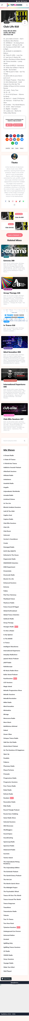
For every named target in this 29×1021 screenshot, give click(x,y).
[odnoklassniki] (18, 139)
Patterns (6, 762)
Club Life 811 (9, 227)
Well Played (7, 971)
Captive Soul (7, 515)
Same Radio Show (9, 818)
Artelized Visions (9, 499)
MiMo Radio (7, 702)
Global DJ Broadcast (10, 611)
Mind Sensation (8, 348)
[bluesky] (21, 139)
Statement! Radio (9, 850)
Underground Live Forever (12, 931)
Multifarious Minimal (10, 726)
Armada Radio (8, 495)
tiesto (17, 148)
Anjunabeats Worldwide (11, 491)
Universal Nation (9, 935)
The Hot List (7, 879)
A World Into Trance (10, 463)
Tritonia (6, 915)
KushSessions (8, 678)
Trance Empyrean (9, 903)
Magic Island (7, 686)
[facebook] (10, 135)
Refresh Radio (8, 794)
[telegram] (16, 143)
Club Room (7, 531)
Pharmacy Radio (8, 766)
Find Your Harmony (9, 595)
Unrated (6, 939)
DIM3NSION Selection (10, 563)
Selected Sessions (9, 822)
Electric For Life (8, 579)
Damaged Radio (8, 547)
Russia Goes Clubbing (10, 814)
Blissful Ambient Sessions (12, 507)
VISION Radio (8, 955)
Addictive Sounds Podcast (12, 467)
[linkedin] (18, 135)
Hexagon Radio (8, 627)
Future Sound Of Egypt (11, 607)
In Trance (6, 321)
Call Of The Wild (8, 511)
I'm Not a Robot (8, 631)
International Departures (10, 380)
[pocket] (10, 139)
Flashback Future (9, 599)
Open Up (6, 754)
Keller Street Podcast (10, 674)
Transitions (7, 907)
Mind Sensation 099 (12, 352)
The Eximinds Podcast (10, 871)
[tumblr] (21, 135)
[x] (7, 135)
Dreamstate (7, 571)
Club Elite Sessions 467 (13, 419)
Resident (6, 798)
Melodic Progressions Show (12, 690)
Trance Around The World (12, 899)
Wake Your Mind (8, 967)
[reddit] (7, 139)
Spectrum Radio (8, 846)
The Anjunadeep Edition (11, 867)
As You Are (7, 503)
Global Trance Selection (11, 615)
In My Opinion (8, 635)
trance (21, 148)
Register (25, 1)
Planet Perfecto (8, 770)
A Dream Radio (8, 455)
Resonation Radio (9, 802)
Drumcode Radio (9, 575)
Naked (5, 730)
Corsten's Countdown (10, 539)
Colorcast (6, 535)
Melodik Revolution (9, 698)
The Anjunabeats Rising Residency (11, 862)
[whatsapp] (12, 143)
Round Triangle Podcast (11, 810)
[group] (14, 998)
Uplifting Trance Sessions (11, 947)
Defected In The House (11, 555)
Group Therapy (7, 289)
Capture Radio (8, 519)
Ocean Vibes (7, 734)
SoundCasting (8, 838)
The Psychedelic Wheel (11, 891)
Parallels (6, 758)
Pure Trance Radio (9, 786)
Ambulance (7, 479)
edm (13, 148)
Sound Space (7, 834)
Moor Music (7, 722)
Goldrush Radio (8, 619)
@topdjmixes (14, 982)
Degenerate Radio (9, 559)
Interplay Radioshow (10, 654)
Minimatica (7, 710)
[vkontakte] (14, 139)
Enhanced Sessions (9, 583)
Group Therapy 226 (11, 293)
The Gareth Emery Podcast (12, 875)
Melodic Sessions (9, 694)
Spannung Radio (9, 842)
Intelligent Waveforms (10, 646)
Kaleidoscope (7, 666)
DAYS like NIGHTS (9, 551)
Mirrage (6, 714)
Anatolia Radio (8, 483)
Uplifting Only (8, 943)
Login (19, 1)
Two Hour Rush (8, 923)
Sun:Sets (6, 854)
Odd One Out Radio (10, 742)
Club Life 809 (19, 217)
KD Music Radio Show (10, 670)
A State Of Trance (9, 459)
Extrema (6, 256)
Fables (5, 591)
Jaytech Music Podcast (11, 658)
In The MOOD (7, 639)
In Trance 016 (9, 325)
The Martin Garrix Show (11, 883)
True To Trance (8, 919)
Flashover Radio (8, 603)
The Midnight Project (10, 887)
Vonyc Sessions (8, 959)
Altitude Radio (8, 475)
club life (8, 148)
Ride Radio (7, 806)
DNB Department (9, 567)
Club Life (6, 22)
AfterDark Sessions (9, 471)
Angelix (6, 487)
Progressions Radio (9, 778)
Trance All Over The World (12, 895)
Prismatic (6, 774)
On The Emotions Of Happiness (13, 750)
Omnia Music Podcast (10, 746)
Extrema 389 (8, 260)
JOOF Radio (7, 662)
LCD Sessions (7, 682)
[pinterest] (14, 135)
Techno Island (8, 858)
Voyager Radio (8, 963)
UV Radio (6, 951)
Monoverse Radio (9, 718)
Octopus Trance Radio (10, 738)
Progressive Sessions (10, 782)
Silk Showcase (8, 826)
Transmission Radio (10, 911)
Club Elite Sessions (9, 415)
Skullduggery (7, 830)
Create (5, 543)
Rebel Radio (7, 790)
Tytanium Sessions (9, 927)
